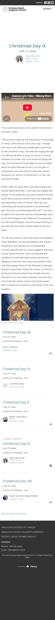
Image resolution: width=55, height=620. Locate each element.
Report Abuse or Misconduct (19, 536)
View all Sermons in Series (13, 514)
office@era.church (16, 550)
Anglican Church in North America (22, 532)
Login (27, 557)
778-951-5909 (15, 546)
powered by (26, 569)
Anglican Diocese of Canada (18, 527)
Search (39, 2)
